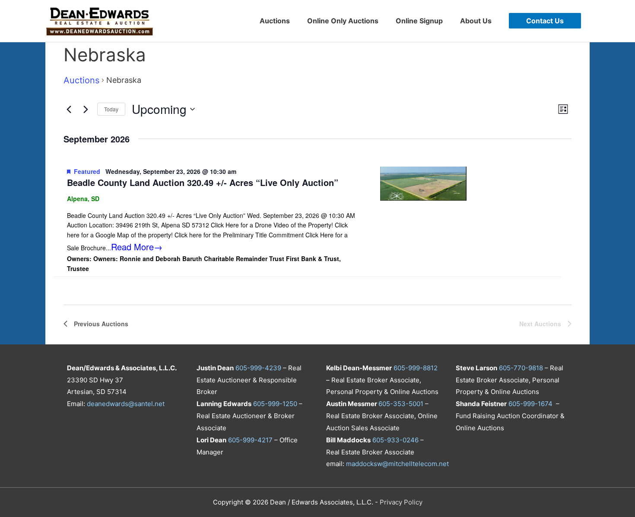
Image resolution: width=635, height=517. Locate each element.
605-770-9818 (521, 368)
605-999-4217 (250, 440)
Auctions (275, 20)
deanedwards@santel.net (126, 404)
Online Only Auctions (342, 20)
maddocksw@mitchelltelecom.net (397, 464)
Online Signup (419, 20)
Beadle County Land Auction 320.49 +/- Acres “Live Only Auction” (202, 182)
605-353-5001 (400, 404)
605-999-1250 (275, 404)
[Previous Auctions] (69, 109)
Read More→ (136, 246)
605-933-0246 (395, 440)
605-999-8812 (416, 368)
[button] (545, 20)
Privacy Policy (401, 502)
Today (111, 109)
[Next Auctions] (85, 109)
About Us (476, 20)
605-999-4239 (258, 368)
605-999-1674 (530, 404)
